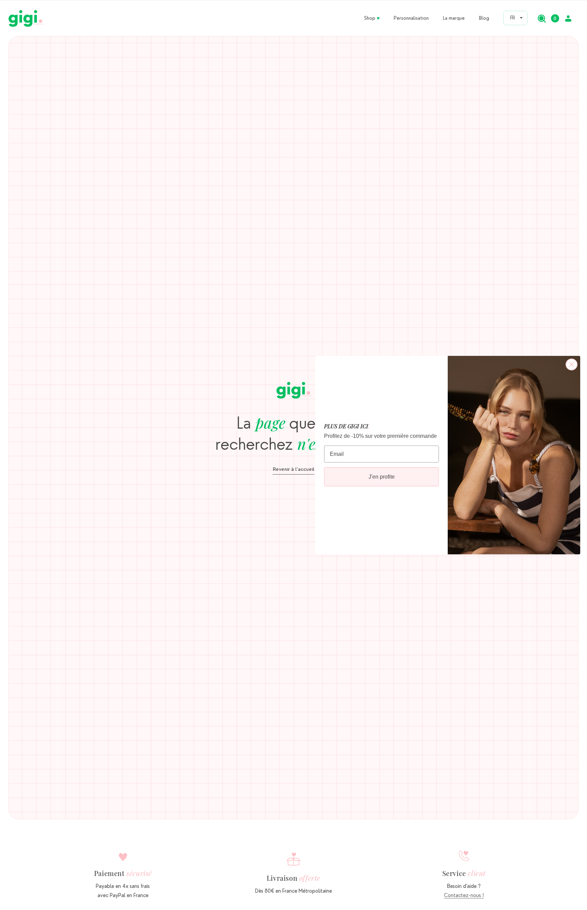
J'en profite (382, 477)
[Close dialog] (571, 364)
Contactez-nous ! (464, 895)
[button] (541, 18)
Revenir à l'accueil (294, 469)
